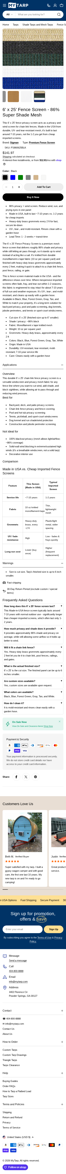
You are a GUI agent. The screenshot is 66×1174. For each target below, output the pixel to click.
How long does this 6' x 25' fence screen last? (29, 606)
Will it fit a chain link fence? (19, 647)
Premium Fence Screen (42, 142)
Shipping (7, 156)
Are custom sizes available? (19, 681)
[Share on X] (26, 777)
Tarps (16, 24)
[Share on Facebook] (16, 777)
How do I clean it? (14, 703)
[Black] (5, 177)
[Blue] (12, 177)
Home (6, 24)
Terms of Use (44, 937)
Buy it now (33, 197)
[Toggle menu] (4, 5)
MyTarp (15, 1160)
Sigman (14, 142)
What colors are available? (18, 692)
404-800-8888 (16, 971)
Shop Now (48, 726)
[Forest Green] (20, 177)
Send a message (18, 960)
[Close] (60, 721)
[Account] (55, 5)
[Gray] (28, 177)
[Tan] (35, 177)
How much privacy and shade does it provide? (30, 628)
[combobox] (33, 14)
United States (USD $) (18, 1137)
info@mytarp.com (18, 981)
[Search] (59, 14)
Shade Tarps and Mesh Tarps (37, 24)
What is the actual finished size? (22, 666)
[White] (43, 177)
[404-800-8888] (49, 5)
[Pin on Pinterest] (35, 777)
